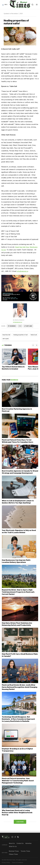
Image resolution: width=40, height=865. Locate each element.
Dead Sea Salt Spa (22, 247)
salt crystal (6, 338)
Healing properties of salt (20, 334)
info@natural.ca (17, 322)
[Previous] (33, 345)
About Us (12, 843)
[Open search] (32, 5)
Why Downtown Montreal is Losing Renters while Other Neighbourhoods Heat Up (17, 812)
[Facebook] (15, 837)
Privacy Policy (6, 862)
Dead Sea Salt (6, 334)
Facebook (13, 326)
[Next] (36, 345)
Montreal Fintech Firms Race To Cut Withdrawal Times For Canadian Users (17, 441)
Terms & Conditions (17, 862)
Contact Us (20, 843)
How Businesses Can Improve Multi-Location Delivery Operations (16, 561)
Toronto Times (25, 851)
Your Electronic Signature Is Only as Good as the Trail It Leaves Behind (19, 531)
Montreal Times (14, 851)
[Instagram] (12, 837)
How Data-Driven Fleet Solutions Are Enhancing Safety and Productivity (17, 624)
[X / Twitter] (18, 837)
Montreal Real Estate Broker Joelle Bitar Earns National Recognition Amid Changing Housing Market (19, 687)
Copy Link (29, 326)
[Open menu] (37, 5)
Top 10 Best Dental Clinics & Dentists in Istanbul (13, 368)
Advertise (28, 843)
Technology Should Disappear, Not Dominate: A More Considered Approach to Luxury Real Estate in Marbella (18, 719)
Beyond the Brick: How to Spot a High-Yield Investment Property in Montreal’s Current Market (18, 592)
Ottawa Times (13, 854)
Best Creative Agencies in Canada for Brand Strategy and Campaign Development (20, 472)
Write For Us (13, 846)
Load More (20, 822)
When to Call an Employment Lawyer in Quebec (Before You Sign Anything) (18, 501)
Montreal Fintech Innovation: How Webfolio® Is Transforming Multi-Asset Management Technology (18, 780)
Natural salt (34, 334)
